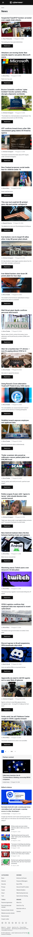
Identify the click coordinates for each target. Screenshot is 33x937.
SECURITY (5, 803)
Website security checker (8, 913)
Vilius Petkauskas (7, 39)
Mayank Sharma (7, 223)
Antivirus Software (21, 878)
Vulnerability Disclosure (6, 930)
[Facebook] (6, 923)
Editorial (3, 881)
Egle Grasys (7, 782)
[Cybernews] (16, 3)
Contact (9, 927)
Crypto (3, 890)
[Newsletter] (26, 923)
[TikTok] (13, 923)
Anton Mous (6, 76)
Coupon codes (5, 919)
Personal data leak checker (6, 906)
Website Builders (20, 890)
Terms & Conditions (5, 928)
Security (3, 884)
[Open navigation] (3, 2)
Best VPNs (19, 884)
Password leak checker (7, 910)
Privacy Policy (23, 927)
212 (12, 751)
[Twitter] (2, 923)
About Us (18, 902)
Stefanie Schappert (8, 113)
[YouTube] (19, 923)
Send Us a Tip (20, 905)
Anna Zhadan (6, 294)
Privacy (3, 887)
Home (2, 7)
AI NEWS (6, 771)
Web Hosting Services (22, 893)
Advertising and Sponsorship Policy (20, 928)
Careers (18, 911)
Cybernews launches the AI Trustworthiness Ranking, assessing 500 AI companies (16, 777)
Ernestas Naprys (6, 813)
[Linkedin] (16, 923)
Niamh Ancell (6, 664)
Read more (5, 46)
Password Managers (22, 881)
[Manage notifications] (28, 933)
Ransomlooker (5, 916)
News (2, 878)
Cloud (2, 893)
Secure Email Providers (22, 887)
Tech (2, 896)
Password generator (6, 902)
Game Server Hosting (22, 896)
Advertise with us (21, 908)
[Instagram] (9, 923)
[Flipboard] (23, 923)
